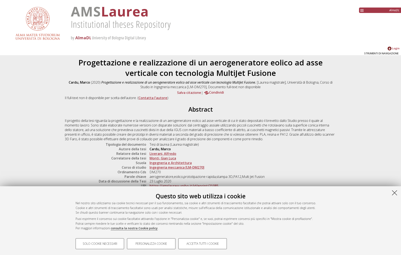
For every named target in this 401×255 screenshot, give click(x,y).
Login (395, 48)
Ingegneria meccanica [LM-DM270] (177, 167)
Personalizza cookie (151, 244)
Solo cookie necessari (100, 244)
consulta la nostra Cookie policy (134, 228)
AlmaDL (394, 10)
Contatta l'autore (152, 98)
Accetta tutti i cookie (203, 244)
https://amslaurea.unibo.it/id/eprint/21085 (184, 186)
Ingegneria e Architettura (171, 163)
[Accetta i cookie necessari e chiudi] (394, 192)
